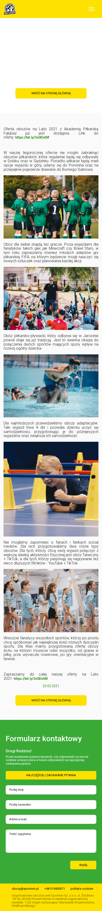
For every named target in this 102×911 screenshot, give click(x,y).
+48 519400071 (54, 888)
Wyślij (83, 865)
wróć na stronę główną (51, 93)
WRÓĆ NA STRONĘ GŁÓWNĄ (51, 700)
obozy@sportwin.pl (25, 888)
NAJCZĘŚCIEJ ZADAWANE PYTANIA (51, 775)
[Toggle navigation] (91, 9)
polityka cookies (81, 888)
